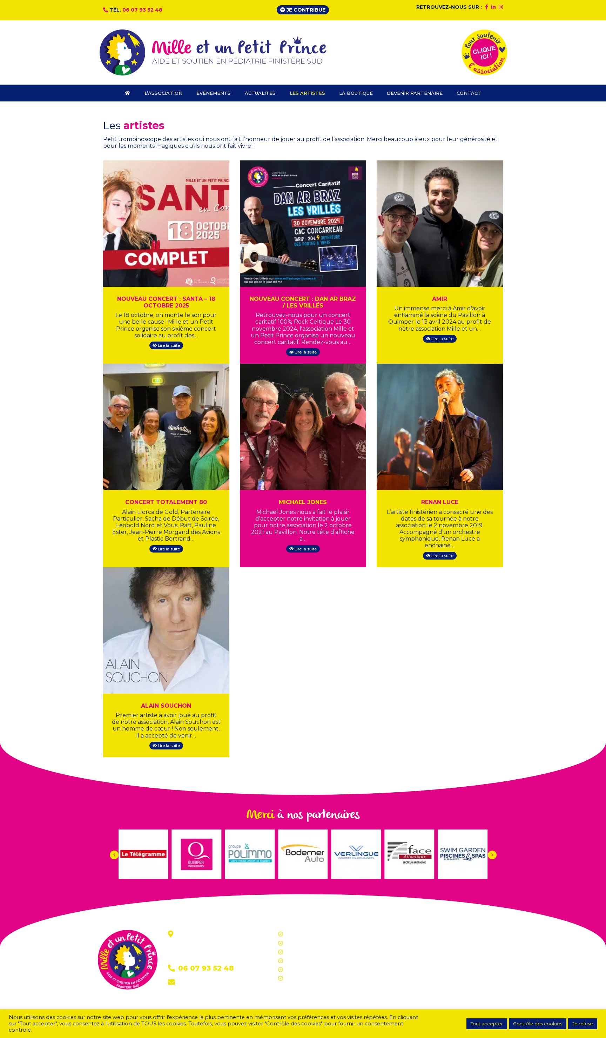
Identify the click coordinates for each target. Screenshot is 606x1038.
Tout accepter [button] (487, 1023)
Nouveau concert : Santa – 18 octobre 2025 (166, 302)
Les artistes (299, 961)
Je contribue (305, 10)
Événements (301, 943)
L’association (300, 934)
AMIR (439, 299)
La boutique (300, 969)
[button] (492, 855)
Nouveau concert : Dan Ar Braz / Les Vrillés (303, 302)
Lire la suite (168, 345)
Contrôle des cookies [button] (537, 1023)
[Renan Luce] (440, 426)
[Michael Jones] (303, 426)
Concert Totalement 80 (166, 502)
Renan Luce (439, 502)
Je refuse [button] (582, 1023)
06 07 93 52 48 (142, 10)
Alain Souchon (166, 705)
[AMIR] (440, 223)
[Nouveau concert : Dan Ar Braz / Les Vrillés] (303, 223)
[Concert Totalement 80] (166, 426)
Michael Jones (303, 502)
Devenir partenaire (308, 978)
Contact (190, 982)
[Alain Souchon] (166, 630)
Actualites (297, 952)
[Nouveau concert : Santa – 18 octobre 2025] (166, 223)
